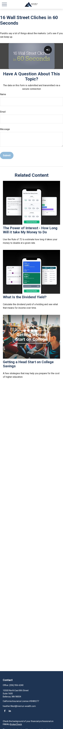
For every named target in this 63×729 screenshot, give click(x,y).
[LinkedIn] (10, 711)
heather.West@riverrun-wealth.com (19, 706)
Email (3, 111)
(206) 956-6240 (16, 685)
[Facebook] (5, 711)
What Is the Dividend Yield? (24, 297)
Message (5, 129)
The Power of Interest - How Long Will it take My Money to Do (30, 230)
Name (3, 94)
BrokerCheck (16, 724)
